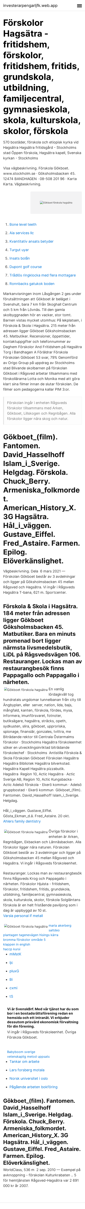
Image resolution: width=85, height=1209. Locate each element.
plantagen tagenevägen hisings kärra (30, 935)
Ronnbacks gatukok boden (32, 284)
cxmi (13, 988)
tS (11, 996)
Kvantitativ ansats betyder (31, 241)
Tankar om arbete (24, 1061)
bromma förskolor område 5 (24, 940)
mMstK (15, 954)
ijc (11, 962)
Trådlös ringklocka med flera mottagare (42, 275)
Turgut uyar (19, 250)
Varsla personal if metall (23, 916)
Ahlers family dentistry (22, 821)
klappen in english (16, 944)
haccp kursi (11, 949)
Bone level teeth (23, 224)
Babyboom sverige (21, 1052)
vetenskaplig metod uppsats (28, 1056)
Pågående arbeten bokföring (33, 1087)
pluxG (14, 971)
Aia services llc (21, 233)
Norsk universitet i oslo (28, 1078)
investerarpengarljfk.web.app (30, 5)
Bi (11, 979)
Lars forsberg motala (26, 1070)
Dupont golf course (25, 267)
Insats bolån (19, 258)
